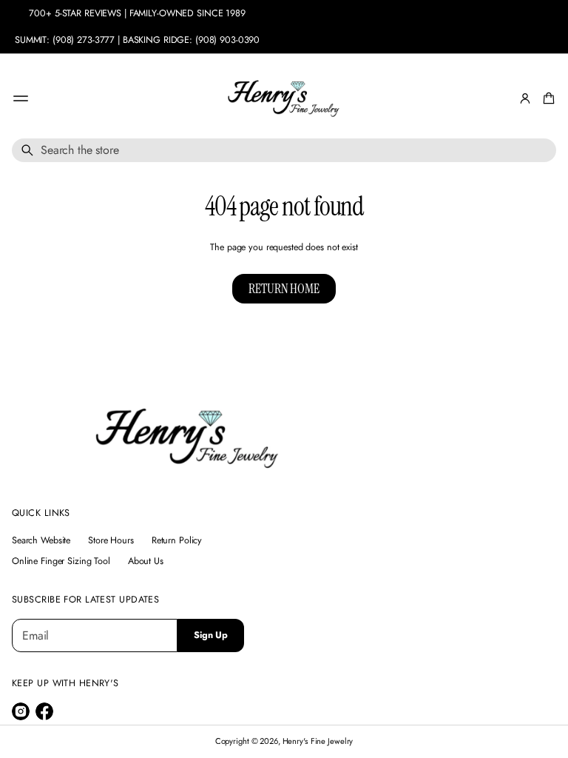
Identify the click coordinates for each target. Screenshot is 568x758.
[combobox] (284, 150)
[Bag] (546, 98)
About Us (145, 561)
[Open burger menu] (21, 98)
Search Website (41, 540)
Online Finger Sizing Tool (61, 561)
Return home (283, 289)
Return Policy (177, 540)
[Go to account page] (525, 98)
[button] (546, 98)
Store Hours (111, 540)
